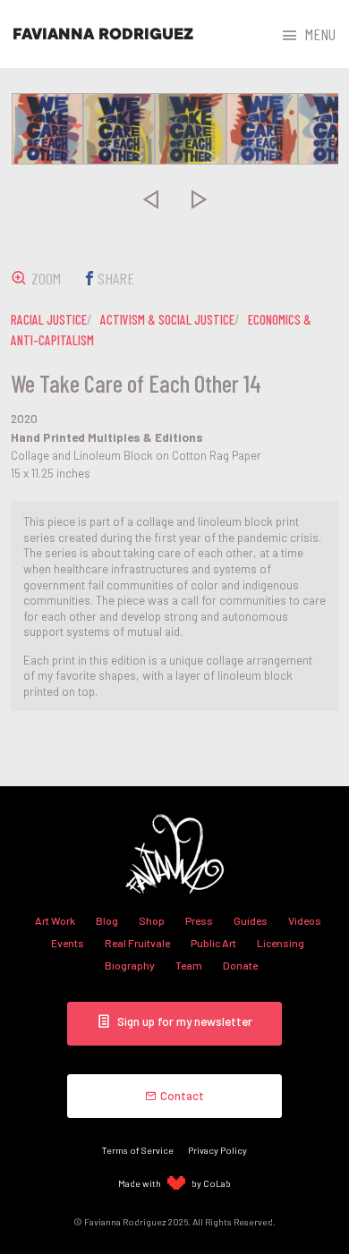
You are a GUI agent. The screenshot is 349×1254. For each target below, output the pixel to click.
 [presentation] (150, 199)
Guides (251, 920)
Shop (152, 920)
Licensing (280, 942)
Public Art (213, 942)
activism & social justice (167, 319)
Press (199, 920)
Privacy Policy (217, 1150)
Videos (304, 920)
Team (188, 965)
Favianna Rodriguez (103, 34)
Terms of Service (138, 1150)
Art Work (55, 920)
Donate (240, 965)
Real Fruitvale (137, 942)
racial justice (49, 319)
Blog (107, 920)
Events (67, 942)
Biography (130, 965)
